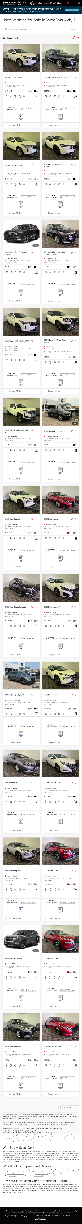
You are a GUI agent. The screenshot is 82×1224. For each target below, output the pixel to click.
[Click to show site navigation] (78, 3)
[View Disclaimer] (24, 96)
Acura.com (73, 1216)
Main (46, 3)
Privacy (23, 1216)
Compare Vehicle (15, 125)
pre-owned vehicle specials (15, 1174)
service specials (38, 1176)
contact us (20, 1143)
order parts (12, 1176)
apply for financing (59, 1186)
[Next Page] (64, 1107)
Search (73, 29)
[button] (38, 58)
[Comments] (36, 96)
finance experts (40, 1186)
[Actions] (36, 77)
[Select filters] (73, 38)
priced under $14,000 (41, 1174)
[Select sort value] (77, 38)
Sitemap (18, 1216)
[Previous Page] (60, 1107)
